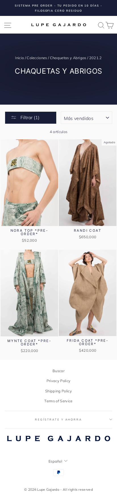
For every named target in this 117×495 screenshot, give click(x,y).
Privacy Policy (58, 380)
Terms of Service (58, 401)
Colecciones (37, 57)
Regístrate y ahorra (58, 419)
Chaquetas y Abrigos (68, 57)
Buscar (58, 370)
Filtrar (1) (29, 117)
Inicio (19, 57)
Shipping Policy (58, 391)
